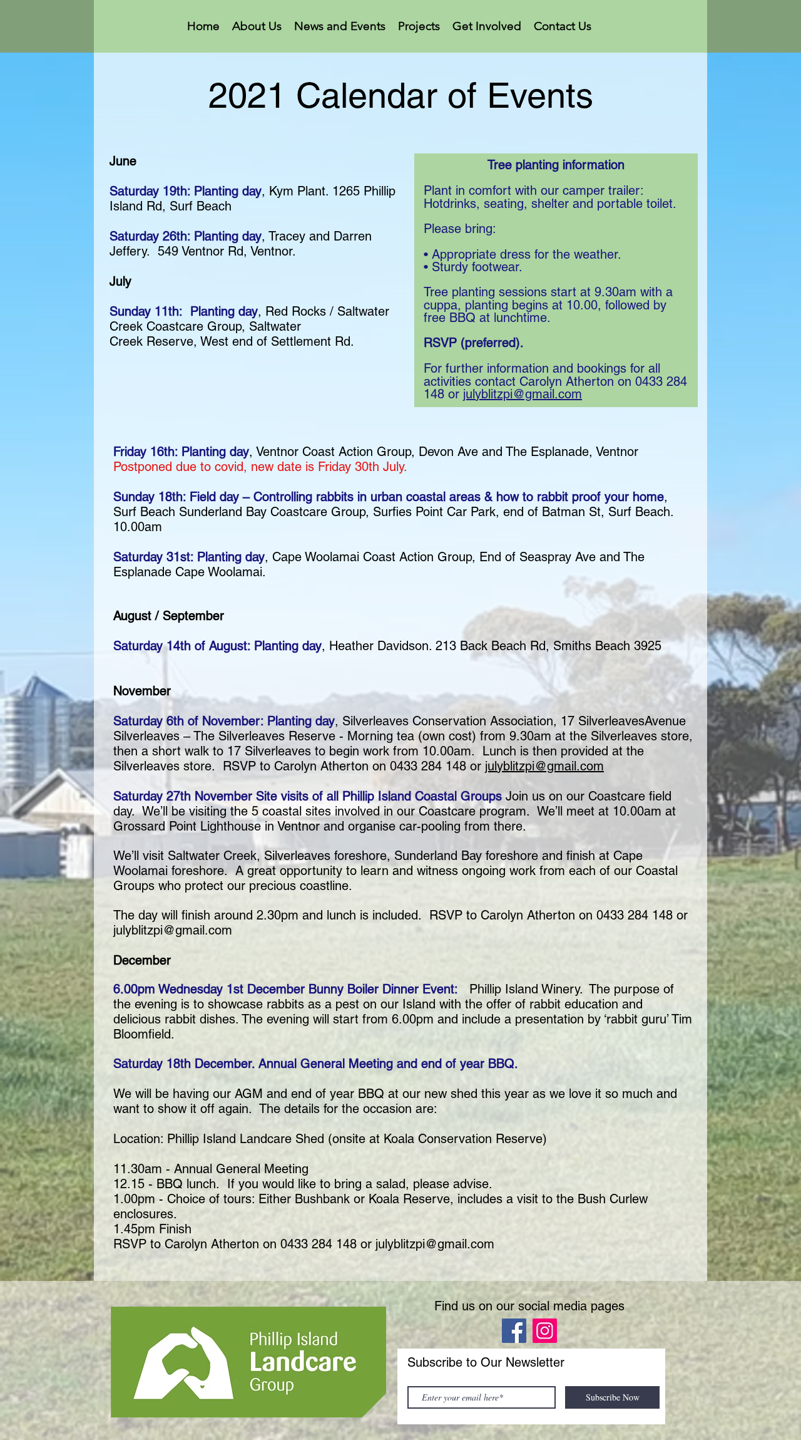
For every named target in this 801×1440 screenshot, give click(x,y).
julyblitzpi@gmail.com (522, 393)
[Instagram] (545, 1330)
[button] (257, 26)
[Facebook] (514, 1330)
